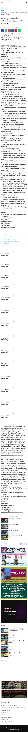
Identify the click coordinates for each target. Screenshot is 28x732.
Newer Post (4, 543)
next (2, 699)
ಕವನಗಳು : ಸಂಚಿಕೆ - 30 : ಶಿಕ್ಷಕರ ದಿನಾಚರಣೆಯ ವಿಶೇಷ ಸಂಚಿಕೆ (13, 707)
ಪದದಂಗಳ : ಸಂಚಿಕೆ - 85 (13, 530)
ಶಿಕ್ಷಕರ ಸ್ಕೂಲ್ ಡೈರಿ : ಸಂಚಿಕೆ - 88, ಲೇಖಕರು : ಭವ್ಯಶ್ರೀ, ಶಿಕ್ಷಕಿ (12, 242)
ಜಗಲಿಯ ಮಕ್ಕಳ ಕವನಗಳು (6, 717)
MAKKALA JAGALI (17, 727)
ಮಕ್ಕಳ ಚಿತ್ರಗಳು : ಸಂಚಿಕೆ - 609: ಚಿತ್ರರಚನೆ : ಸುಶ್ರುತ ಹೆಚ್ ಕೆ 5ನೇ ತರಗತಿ (17, 629)
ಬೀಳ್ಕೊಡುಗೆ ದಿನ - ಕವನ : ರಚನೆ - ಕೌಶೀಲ (9, 705)
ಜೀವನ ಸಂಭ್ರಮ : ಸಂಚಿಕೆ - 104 (15, 518)
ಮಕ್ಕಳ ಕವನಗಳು (4, 712)
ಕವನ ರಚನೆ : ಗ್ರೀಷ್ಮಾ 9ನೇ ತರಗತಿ (7, 721)
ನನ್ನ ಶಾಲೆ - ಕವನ (4, 719)
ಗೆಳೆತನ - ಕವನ (4, 714)
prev (1, 699)
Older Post (23, 543)
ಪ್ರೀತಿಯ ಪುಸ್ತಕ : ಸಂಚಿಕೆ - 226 (10, 239)
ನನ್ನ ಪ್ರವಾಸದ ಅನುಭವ (5, 710)
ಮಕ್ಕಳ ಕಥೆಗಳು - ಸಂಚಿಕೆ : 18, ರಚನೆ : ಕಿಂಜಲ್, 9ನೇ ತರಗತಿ (17, 641)
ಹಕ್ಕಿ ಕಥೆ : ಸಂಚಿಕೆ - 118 (13, 524)
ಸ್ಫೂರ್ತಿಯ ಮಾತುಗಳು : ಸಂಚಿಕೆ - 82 (15, 535)
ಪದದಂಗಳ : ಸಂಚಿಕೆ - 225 (9, 237)
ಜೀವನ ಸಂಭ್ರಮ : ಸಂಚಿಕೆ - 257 (15, 635)
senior (3, 10)
